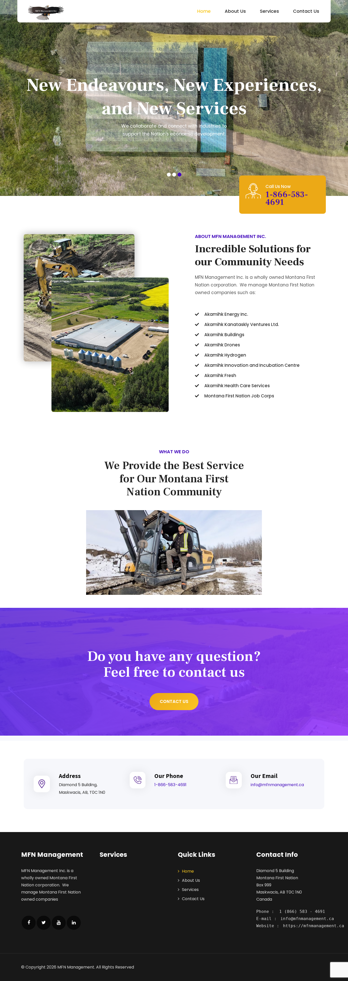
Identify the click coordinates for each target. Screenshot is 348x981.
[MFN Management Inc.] (46, 12)
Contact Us (306, 11)
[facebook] (29, 923)
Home (204, 11)
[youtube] (59, 923)
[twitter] (44, 923)
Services (269, 11)
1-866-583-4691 (286, 198)
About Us (235, 11)
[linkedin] (74, 923)
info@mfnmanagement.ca (277, 785)
